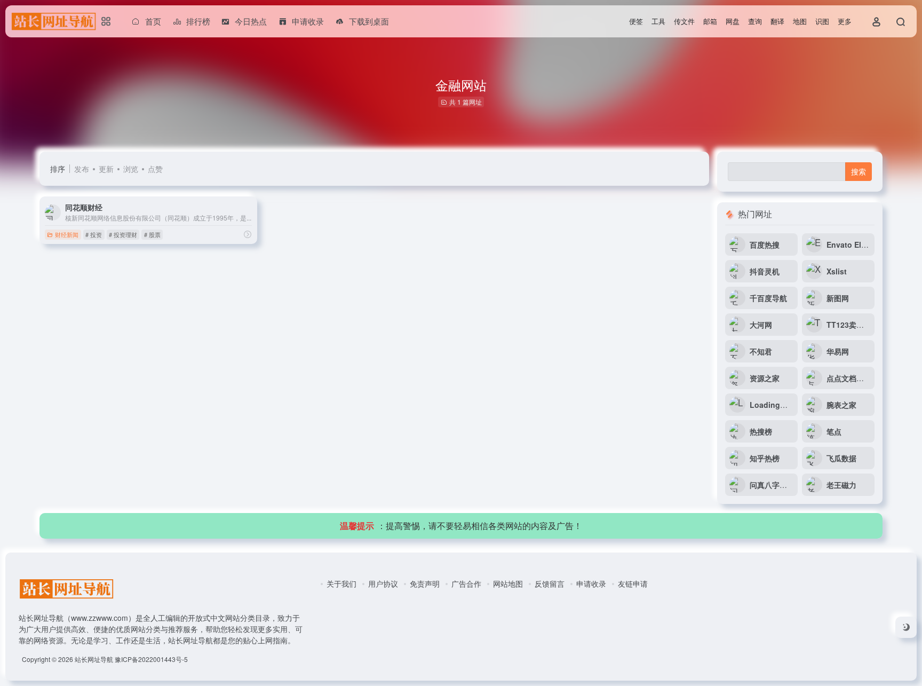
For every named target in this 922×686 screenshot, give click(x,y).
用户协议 (383, 583)
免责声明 (425, 583)
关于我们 (341, 583)
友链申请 (633, 583)
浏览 (130, 168)
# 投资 (93, 234)
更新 (106, 168)
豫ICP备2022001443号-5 (151, 659)
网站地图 (508, 583)
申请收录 (591, 583)
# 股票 (152, 234)
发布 (81, 168)
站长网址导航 (94, 659)
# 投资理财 (123, 234)
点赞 (155, 168)
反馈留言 (550, 583)
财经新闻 (66, 234)
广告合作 (466, 583)
